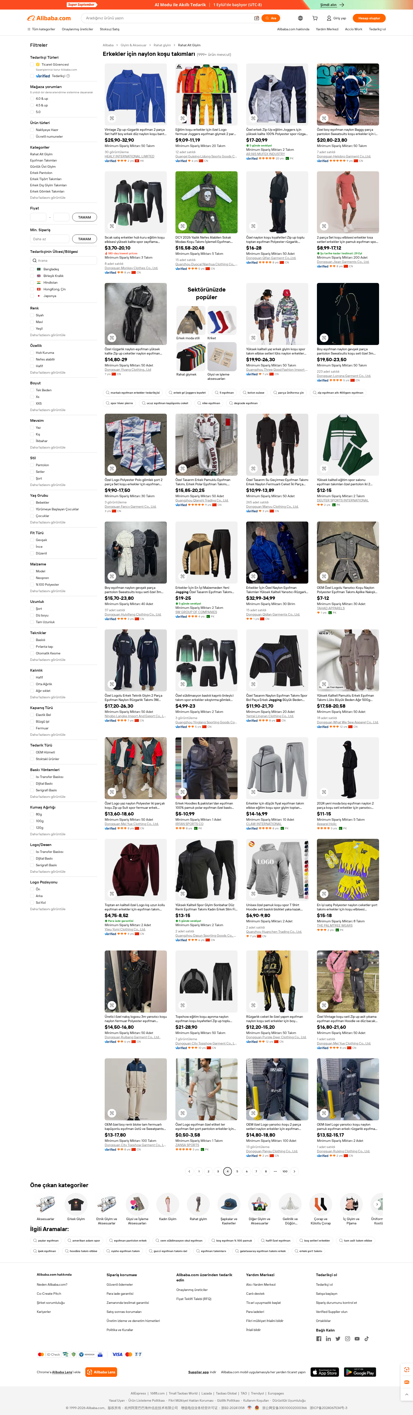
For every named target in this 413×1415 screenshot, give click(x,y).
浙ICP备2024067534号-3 (328, 1408)
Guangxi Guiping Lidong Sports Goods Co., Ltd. (206, 156)
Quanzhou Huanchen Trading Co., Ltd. (274, 932)
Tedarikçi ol (324, 1284)
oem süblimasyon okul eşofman (181, 1240)
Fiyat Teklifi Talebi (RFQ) (193, 1299)
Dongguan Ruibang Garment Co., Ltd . (132, 1037)
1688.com (157, 1393)
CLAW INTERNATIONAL (264, 824)
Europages (276, 1393)
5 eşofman (227, 392)
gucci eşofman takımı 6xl (170, 1251)
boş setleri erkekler (317, 1240)
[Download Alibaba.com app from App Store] (324, 1372)
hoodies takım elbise (83, 1251)
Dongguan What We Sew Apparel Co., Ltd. (348, 722)
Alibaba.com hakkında (54, 1274)
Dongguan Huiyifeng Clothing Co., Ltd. (133, 614)
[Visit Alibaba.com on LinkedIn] (328, 1339)
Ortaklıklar (323, 1321)
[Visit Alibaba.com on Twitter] (338, 1339)
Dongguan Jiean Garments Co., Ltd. (343, 262)
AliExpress (138, 1393)
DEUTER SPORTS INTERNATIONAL (343, 500)
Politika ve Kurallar (120, 1330)
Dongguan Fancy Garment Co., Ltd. (130, 506)
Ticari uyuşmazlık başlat (263, 1303)
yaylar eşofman (48, 1240)
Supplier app (198, 1372)
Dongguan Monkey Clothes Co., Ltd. (131, 268)
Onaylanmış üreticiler (192, 1290)
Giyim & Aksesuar (134, 45)
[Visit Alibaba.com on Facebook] (319, 1339)
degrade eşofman (246, 403)
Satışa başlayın (326, 1293)
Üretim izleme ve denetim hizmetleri (133, 1321)
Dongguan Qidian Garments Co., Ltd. (273, 614)
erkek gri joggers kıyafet (190, 392)
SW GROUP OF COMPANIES (196, 612)
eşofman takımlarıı (213, 1251)
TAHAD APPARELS (331, 608)
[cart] (316, 19)
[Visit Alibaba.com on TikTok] (367, 1339)
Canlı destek (255, 1293)
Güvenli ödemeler (120, 1284)
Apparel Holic (327, 824)
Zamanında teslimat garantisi (128, 1303)
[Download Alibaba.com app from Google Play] (360, 1372)
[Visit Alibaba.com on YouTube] (357, 1339)
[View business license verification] (249, 1407)
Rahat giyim (162, 45)
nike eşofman (211, 403)
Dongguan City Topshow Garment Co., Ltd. (206, 1043)
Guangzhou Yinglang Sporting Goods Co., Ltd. (206, 722)
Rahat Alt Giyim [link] (189, 45)
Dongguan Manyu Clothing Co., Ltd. (272, 506)
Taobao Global (226, 1393)
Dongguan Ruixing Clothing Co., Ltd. (343, 1151)
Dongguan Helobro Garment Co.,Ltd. (344, 156)
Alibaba (108, 45)
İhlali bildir (253, 1330)
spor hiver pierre (122, 403)
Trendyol (257, 1393)
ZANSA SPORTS (187, 1145)
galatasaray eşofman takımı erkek (263, 1251)
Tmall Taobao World (183, 1393)
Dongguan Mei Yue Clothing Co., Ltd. (132, 824)
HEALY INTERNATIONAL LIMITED (129, 156)
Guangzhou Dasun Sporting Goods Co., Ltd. (206, 935)
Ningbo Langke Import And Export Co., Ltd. (136, 716)
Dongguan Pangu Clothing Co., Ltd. (272, 1151)
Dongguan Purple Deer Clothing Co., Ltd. (276, 1037)
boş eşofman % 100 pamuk (234, 1240)
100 (285, 1171)
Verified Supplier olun (332, 1312)
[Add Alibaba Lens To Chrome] (101, 1372)
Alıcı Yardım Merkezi (261, 1284)
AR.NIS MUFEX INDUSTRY (265, 154)
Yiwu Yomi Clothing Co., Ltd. (125, 929)
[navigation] (63, 609)
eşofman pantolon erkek (130, 1240)
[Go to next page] (294, 1171)
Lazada (206, 1393)
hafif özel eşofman (278, 1240)
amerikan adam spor (86, 1240)
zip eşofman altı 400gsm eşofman (340, 392)
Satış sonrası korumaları (124, 1312)
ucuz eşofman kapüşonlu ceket (167, 403)
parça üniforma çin (291, 392)
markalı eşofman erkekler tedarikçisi (135, 392)
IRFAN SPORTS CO (189, 824)
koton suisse (256, 392)
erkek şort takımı (310, 1251)
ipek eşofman (47, 1251)
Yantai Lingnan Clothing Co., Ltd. (270, 716)
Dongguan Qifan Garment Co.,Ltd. (271, 258)
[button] (257, 18)
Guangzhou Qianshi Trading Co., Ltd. (201, 500)
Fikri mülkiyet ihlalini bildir (264, 1321)
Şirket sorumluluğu (51, 1303)
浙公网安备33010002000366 (284, 1408)
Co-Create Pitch (49, 1293)
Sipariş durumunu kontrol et (336, 1303)
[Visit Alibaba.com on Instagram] (347, 1339)
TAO (244, 1393)
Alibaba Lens (62, 1372)
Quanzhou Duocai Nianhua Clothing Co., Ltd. (206, 264)
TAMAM (84, 217)
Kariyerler (44, 1312)
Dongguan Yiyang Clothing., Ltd (128, 369)
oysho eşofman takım (125, 1251)
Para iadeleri (255, 1312)
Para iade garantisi (120, 1293)
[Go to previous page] (189, 1171)
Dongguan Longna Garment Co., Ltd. (344, 376)
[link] (407, 1369)
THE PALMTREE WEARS (335, 925)
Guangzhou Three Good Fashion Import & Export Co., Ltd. (277, 369)
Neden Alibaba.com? (52, 1284)
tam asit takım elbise (358, 1240)
